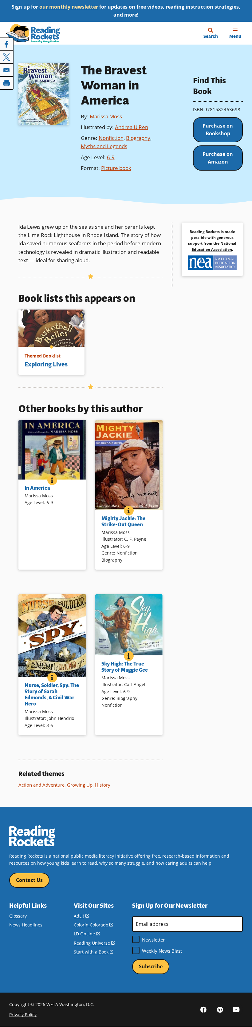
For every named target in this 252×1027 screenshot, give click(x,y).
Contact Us (29, 880)
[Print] (7, 83)
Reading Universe (94, 943)
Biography (138, 137)
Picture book (116, 168)
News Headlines (25, 925)
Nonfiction (111, 137)
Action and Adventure (41, 785)
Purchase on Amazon (218, 158)
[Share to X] (7, 57)
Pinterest (219, 1009)
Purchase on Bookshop (218, 129)
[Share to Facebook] (7, 44)
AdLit (81, 916)
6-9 (111, 157)
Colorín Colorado (93, 925)
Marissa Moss (106, 116)
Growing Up (80, 785)
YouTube (236, 1009)
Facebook (203, 1009)
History (102, 785)
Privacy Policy (23, 1014)
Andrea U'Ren (131, 127)
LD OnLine (87, 934)
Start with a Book (93, 952)
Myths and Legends (104, 146)
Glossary (18, 916)
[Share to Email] (7, 70)
